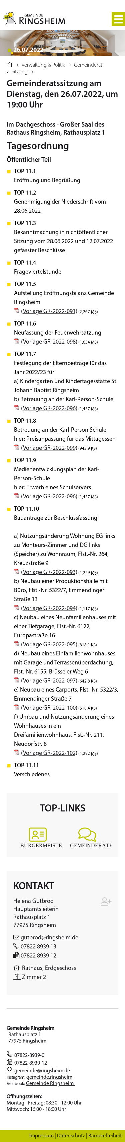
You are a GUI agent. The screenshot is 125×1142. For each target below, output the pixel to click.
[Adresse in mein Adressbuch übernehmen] (106, 904)
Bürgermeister (43, 845)
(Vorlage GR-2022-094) (49, 609)
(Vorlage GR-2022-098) (49, 342)
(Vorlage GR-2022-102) (49, 754)
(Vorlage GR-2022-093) (49, 573)
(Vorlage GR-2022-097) (49, 681)
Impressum (41, 1136)
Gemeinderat (88, 65)
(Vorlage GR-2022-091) (49, 312)
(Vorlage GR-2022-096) (49, 409)
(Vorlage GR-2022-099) (49, 448)
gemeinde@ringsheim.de (42, 1071)
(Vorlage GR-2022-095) (49, 645)
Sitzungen (22, 72)
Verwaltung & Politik (43, 65)
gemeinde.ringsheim (49, 1077)
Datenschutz (71, 1136)
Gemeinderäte (91, 845)
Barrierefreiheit (105, 1136)
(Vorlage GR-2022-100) (49, 708)
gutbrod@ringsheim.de (49, 938)
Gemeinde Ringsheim (50, 1083)
